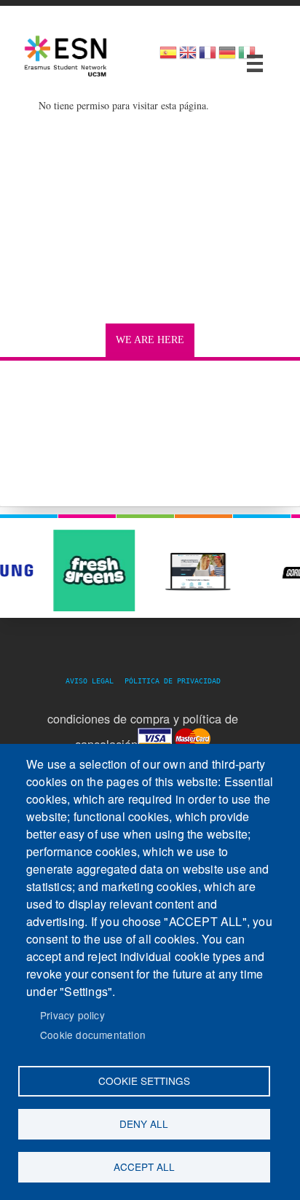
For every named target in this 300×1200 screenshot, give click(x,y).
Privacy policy (72, 1015)
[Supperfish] (255, 63)
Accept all (144, 1166)
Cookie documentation (93, 1034)
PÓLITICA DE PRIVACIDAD (173, 681)
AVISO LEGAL (94, 681)
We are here (150, 339)
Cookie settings (144, 1080)
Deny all (143, 1123)
